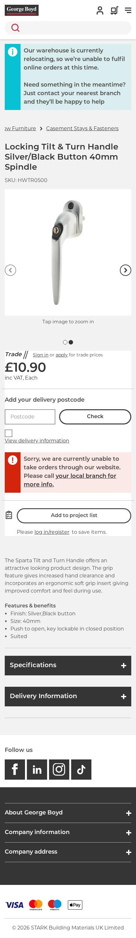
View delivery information (37, 441)
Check (95, 416)
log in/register (51, 532)
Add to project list (74, 515)
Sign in (40, 355)
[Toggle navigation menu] (128, 10)
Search (14, 27)
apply (62, 355)
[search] (68, 27)
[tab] (65, 342)
